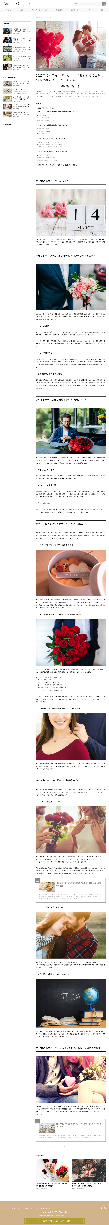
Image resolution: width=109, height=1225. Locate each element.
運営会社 (5, 1208)
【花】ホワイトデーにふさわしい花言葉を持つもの (52, 144)
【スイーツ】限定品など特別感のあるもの (49, 142)
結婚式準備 (59, 10)
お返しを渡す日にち (43, 118)
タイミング (49, 1147)
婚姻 (21, 10)
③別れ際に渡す (42, 133)
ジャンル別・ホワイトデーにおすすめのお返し (52, 138)
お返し (37, 1147)
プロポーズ (8, 10)
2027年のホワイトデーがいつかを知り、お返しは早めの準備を (57, 165)
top (104, 1205)
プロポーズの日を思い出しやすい (47, 158)
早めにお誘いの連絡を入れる (46, 120)
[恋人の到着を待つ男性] (71, 431)
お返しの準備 (42, 115)
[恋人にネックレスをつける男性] (71, 736)
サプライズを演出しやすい (45, 155)
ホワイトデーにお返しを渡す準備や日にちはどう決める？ (56, 112)
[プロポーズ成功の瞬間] (71, 829)
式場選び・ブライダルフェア (39, 10)
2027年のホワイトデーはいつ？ (48, 108)
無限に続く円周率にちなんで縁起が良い (49, 160)
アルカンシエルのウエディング (43, 1208)
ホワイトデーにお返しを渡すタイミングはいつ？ (53, 125)
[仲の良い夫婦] (71, 935)
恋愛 (102, 10)
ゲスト (90, 10)
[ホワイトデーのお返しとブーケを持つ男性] (71, 287)
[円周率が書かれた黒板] (71, 1003)
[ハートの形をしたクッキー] (71, 573)
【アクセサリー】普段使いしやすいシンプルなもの (52, 147)
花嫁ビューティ (75, 10)
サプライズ (42, 1147)
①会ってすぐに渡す (43, 129)
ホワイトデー (63, 1147)
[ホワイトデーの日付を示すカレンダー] (71, 212)
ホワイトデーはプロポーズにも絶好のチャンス (52, 151)
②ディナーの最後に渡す (45, 131)
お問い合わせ (28, 1208)
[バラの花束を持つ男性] (71, 642)
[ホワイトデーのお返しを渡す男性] (71, 1079)
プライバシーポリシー (17, 1208)
